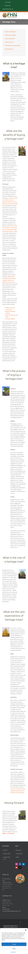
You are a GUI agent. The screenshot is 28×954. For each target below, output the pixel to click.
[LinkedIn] (23, 864)
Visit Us (5, 850)
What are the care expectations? (13, 45)
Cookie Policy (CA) (6, 858)
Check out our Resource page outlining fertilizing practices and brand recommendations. (17, 790)
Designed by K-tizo (14, 927)
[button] (25, 930)
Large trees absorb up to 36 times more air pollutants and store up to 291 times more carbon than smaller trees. (10, 201)
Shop (17, 857)
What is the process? (10, 38)
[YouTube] (16, 867)
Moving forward (9, 49)
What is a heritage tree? (11, 31)
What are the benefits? (10, 35)
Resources (18, 850)
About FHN (19, 853)
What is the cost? (9, 42)
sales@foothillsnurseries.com (7, 9)
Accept (14, 944)
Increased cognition (10, 318)
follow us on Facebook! (8, 833)
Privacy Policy (6, 853)
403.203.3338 (5, 909)
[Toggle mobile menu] (25, 14)
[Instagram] (16, 864)
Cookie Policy (13, 952)
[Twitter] (20, 867)
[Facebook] (20, 864)
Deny (14, 948)
